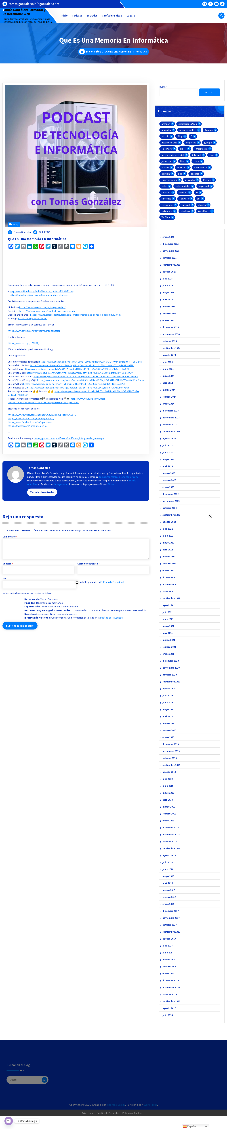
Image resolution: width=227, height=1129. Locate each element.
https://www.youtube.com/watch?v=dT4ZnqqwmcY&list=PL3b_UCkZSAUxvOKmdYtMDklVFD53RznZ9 (79, 372)
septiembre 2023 (171, 431)
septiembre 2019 (171, 764)
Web (4, 578)
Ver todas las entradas (42, 492)
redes (164, 186)
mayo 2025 (168, 292)
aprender (166, 130)
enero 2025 (168, 320)
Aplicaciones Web (188, 123)
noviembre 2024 (171, 334)
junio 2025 (167, 285)
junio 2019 (167, 785)
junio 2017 (167, 952)
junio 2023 (167, 452)
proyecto (190, 179)
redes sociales (183, 186)
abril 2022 (167, 549)
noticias (181, 167)
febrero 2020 (169, 730)
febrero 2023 (169, 480)
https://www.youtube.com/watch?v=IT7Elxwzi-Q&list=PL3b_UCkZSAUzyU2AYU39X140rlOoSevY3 (74, 383)
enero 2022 (168, 570)
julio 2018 (167, 862)
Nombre (7, 563)
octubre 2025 (169, 257)
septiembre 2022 (171, 514)
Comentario (9, 536)
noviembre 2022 (171, 500)
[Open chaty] (8, 1121)
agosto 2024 (169, 355)
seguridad (204, 186)
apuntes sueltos (187, 130)
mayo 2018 (168, 876)
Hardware (167, 148)
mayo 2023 (168, 459)
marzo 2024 (168, 389)
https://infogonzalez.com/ (32, 318)
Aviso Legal (88, 1112)
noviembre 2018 (171, 834)
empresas (191, 142)
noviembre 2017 (171, 917)
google (208, 142)
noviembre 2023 (171, 417)
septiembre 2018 (171, 848)
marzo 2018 (168, 890)
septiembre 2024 (171, 348)
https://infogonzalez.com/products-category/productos (49, 311)
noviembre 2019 (171, 751)
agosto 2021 (169, 605)
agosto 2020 (169, 688)
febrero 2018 (169, 896)
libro (182, 161)
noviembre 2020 (171, 667)
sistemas (166, 198)
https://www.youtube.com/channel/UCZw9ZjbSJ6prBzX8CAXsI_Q (42, 414)
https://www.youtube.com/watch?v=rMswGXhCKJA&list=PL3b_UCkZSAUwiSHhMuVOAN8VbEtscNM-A (90, 380)
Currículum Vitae (112, 15)
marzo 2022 (168, 556)
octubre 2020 (169, 674)
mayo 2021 (168, 625)
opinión (166, 173)
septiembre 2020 (171, 681)
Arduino (209, 130)
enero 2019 (168, 820)
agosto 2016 (169, 1008)
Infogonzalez (61, 484)
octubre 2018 (169, 841)
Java (211, 155)
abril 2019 (167, 799)
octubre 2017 (169, 924)
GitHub (111, 484)
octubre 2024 (169, 341)
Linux (196, 161)
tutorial (185, 204)
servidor (183, 192)
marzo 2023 (168, 473)
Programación (169, 179)
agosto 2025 (169, 271)
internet (196, 155)
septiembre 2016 (171, 1001)
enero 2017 (168, 973)
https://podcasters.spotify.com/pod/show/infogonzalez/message (69, 438)
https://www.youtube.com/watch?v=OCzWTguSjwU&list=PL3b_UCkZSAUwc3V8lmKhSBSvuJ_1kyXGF (76, 369)
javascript (167, 161)
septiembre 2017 (171, 931)
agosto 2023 (169, 438)
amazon (166, 123)
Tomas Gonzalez (22, 232)
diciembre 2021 (170, 577)
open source (200, 167)
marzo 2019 (168, 806)
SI (197, 192)
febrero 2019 (169, 813)
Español (191, 1126)
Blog (98, 51)
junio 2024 (167, 368)
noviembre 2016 (171, 987)
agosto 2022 (169, 521)
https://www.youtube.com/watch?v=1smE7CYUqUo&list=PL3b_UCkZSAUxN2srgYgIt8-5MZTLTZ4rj (90, 361)
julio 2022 (167, 528)
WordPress (204, 211)
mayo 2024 (168, 375)
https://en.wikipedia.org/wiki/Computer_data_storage (39, 294)
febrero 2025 (169, 313)
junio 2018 (167, 869)
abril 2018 (167, 883)
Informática (201, 148)
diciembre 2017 (170, 910)
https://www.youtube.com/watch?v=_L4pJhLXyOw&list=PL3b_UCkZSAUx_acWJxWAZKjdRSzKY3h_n (86, 376)
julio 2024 (167, 361)
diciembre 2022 (170, 493)
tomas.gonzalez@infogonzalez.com (34, 4)
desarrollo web (169, 142)
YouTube (166, 217)
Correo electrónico (88, 563)
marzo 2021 (168, 639)
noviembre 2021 (171, 584)
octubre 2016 (169, 994)
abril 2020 (167, 716)
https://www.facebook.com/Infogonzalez (30, 422)
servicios (166, 192)
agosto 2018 (169, 855)
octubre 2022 (169, 507)
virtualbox (167, 211)
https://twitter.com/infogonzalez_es (28, 425)
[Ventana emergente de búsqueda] (221, 16)
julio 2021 (167, 612)
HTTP (183, 148)
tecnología (167, 204)
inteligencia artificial (173, 155)
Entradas (91, 15)
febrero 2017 (169, 966)
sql (198, 198)
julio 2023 (167, 445)
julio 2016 (167, 1015)
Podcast (77, 15)
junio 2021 (167, 619)
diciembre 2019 (170, 744)
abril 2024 (167, 382)
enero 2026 (168, 236)
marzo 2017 (168, 959)
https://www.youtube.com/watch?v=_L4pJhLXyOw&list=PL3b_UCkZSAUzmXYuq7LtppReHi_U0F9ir (82, 365)
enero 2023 (168, 487)
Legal (129, 15)
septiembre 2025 (171, 264)
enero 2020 (168, 737)
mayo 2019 (168, 792)
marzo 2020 (168, 723)
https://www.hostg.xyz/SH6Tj (23, 343)
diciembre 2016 (170, 980)
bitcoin (165, 136)
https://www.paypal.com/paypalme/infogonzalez (34, 330)
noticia (165, 167)
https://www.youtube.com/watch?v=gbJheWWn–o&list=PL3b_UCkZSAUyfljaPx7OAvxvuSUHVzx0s (78, 387)
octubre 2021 (169, 591)
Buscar (162, 86)
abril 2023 (167, 466)
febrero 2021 (169, 646)
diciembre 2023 (170, 410)
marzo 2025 (168, 306)
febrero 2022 (169, 563)
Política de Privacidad (112, 582)
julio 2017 (167, 945)
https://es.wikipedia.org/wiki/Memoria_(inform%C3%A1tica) (42, 291)
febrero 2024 (169, 396)
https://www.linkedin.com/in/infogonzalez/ (42, 307)
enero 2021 (168, 653)
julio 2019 (167, 778)
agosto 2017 (169, 938)
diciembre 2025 (170, 243)
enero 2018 (168, 903)
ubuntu (202, 204)
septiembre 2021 (171, 598)
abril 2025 (167, 299)
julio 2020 (167, 695)
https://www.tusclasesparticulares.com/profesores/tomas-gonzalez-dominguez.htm (75, 314)
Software (184, 198)
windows (185, 211)
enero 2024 (168, 403)
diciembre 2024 (170, 327)
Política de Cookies (132, 1112)
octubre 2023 (169, 424)
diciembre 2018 (170, 827)
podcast (195, 173)
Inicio (64, 15)
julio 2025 (167, 278)
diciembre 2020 (170, 660)
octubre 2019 (169, 758)
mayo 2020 (168, 709)
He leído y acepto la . (101, 582)
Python (207, 179)
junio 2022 (167, 535)
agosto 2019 (169, 771)
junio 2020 (167, 702)
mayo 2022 (168, 542)
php (180, 173)
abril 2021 (167, 632)
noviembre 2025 (171, 250)
